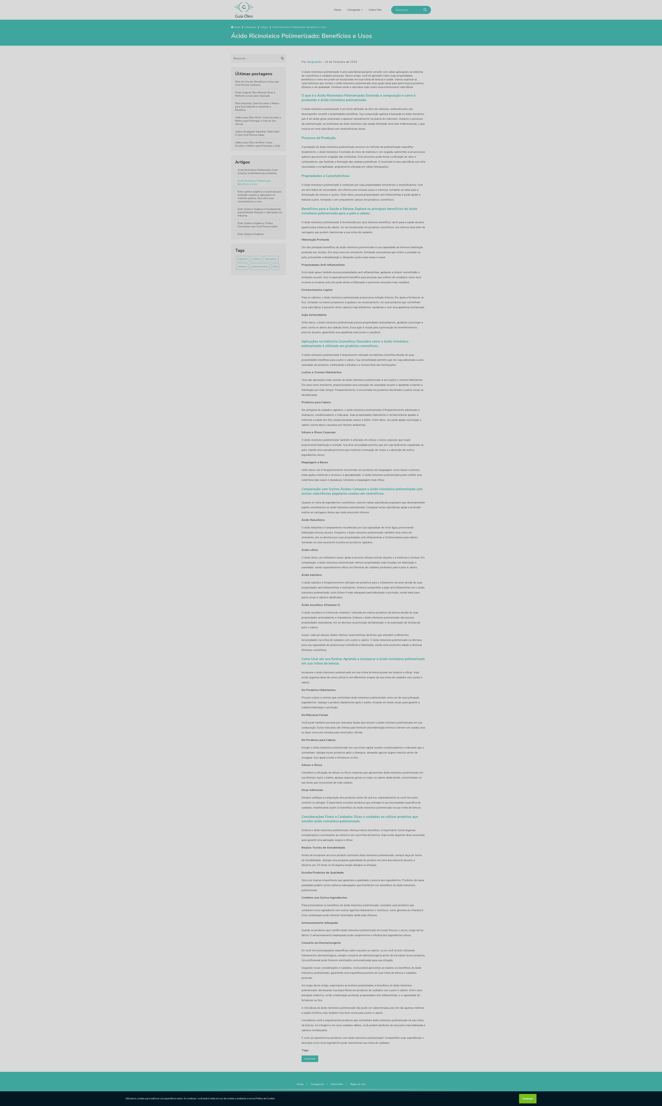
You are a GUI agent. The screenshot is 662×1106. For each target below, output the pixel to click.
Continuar (528, 1098)
